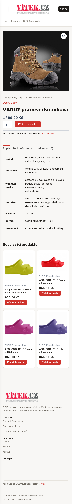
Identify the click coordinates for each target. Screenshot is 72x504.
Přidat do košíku (27, 124)
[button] (64, 36)
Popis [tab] (6, 148)
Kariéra (6, 447)
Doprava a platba (11, 426)
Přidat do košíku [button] (15, 302)
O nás (6, 442)
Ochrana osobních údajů (15, 431)
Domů (6, 98)
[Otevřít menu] (5, 9)
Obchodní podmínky (13, 421)
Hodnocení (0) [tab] (44, 148)
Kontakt (6, 452)
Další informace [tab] (22, 148)
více (43, 484)
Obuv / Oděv (16, 98)
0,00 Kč (63, 9)
